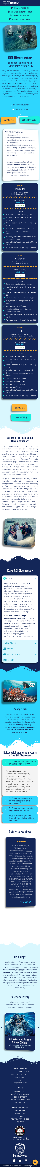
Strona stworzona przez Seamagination (20, 1166)
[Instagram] (26, 1160)
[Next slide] (39, 1026)
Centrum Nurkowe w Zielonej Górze (20, 1156)
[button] (19, 762)
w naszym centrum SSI (20, 1139)
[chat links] (35, 1162)
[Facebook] (14, 1160)
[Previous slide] (1, 1026)
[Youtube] (20, 1160)
